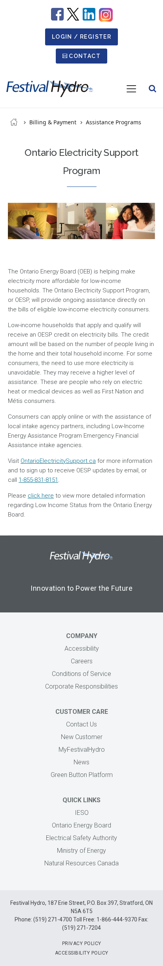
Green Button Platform (82, 775)
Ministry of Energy (81, 850)
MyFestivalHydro (82, 749)
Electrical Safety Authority (81, 838)
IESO (82, 812)
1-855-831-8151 (38, 479)
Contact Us (81, 724)
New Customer (81, 737)
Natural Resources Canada (81, 863)
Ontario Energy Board (81, 825)
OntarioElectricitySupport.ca (58, 460)
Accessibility (81, 648)
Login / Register (81, 37)
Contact (84, 56)
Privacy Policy (81, 943)
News (81, 762)
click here (41, 495)
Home (14, 122)
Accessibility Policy (81, 953)
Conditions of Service (81, 674)
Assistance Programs (113, 122)
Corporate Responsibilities (81, 686)
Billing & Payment (52, 122)
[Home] (49, 88)
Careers (82, 661)
